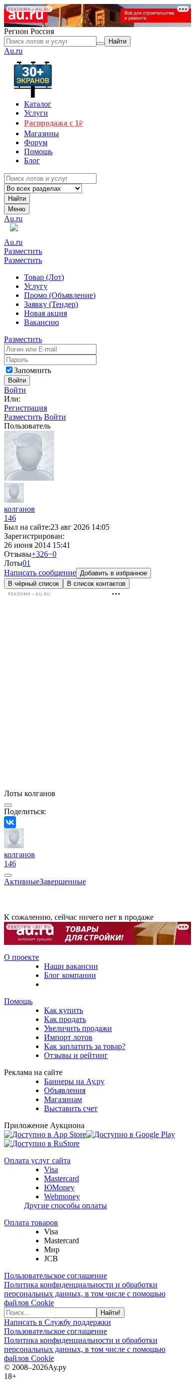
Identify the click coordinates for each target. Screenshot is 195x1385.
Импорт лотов (68, 1037)
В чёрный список (33, 583)
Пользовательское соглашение (55, 1275)
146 (10, 518)
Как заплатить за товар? (85, 1046)
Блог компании (70, 975)
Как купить (63, 1010)
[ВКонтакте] (10, 822)
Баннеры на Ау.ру (74, 1081)
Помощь (18, 1001)
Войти (15, 390)
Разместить (23, 251)
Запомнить (32, 370)
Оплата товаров (31, 1222)
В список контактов (96, 583)
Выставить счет (71, 1108)
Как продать (65, 1019)
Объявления (65, 1090)
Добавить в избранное (113, 573)
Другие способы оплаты (65, 1205)
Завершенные (63, 881)
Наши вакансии (71, 966)
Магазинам (63, 1099)
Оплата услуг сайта (37, 1160)
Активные (22, 881)
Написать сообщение (40, 572)
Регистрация (25, 408)
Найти (17, 198)
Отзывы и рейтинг (76, 1055)
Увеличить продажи (78, 1028)
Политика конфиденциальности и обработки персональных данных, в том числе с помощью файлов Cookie (85, 1293)
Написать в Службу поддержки (57, 1322)
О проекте (21, 957)
